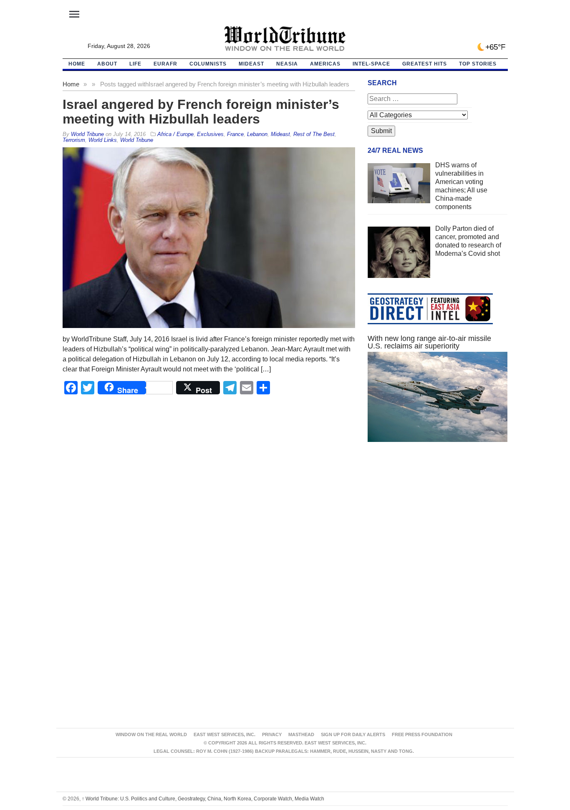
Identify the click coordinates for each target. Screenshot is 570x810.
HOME (76, 64)
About (107, 64)
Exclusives (210, 134)
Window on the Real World (151, 734)
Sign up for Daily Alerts (353, 734)
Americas (325, 64)
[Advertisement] (438, 527)
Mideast (251, 64)
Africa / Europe (175, 134)
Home (71, 84)
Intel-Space (371, 64)
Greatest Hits (424, 64)
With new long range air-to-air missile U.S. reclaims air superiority (429, 342)
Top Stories (478, 64)
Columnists (208, 64)
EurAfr (165, 64)
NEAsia (287, 64)
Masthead (301, 734)
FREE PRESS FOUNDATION (422, 734)
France (235, 134)
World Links (102, 140)
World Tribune (136, 140)
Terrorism (74, 140)
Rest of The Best (314, 134)
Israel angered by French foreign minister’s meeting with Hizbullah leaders (201, 111)
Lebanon (257, 134)
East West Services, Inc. (224, 734)
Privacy (272, 734)
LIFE (135, 64)
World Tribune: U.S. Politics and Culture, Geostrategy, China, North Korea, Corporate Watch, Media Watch (203, 799)
